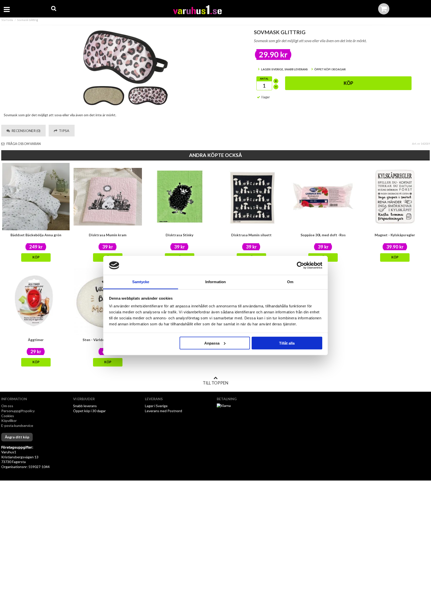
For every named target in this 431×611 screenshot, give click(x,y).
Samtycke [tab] (140, 282)
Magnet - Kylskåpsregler (395, 235)
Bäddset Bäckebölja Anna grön (35, 235)
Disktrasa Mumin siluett (251, 235)
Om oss (7, 406)
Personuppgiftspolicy (18, 411)
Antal (264, 78)
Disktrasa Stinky (179, 235)
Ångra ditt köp (17, 437)
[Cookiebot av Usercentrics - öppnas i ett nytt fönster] (300, 265)
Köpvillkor (9, 420)
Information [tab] (215, 282)
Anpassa (211, 343)
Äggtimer (36, 340)
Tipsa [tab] (63, 130)
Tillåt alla (287, 343)
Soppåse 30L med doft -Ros (323, 235)
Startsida (7, 19)
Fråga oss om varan (23, 144)
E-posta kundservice (17, 425)
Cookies (7, 416)
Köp (348, 83)
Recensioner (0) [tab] (25, 130)
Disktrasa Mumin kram (107, 235)
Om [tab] (290, 282)
